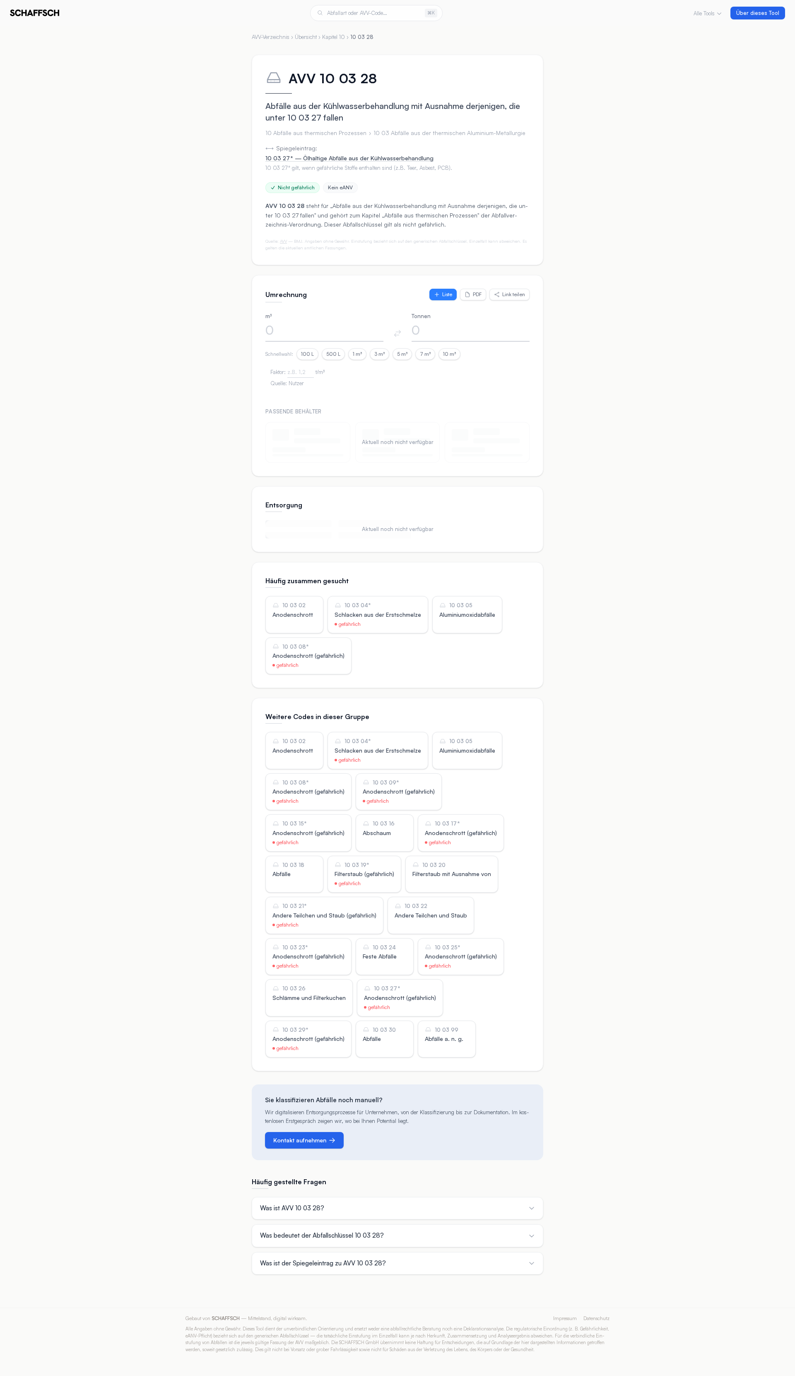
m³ (268, 316)
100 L (307, 354)
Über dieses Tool (757, 13)
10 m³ (449, 354)
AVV (283, 241)
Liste (447, 294)
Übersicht (306, 37)
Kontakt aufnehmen (299, 1140)
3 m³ (379, 354)
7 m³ (425, 354)
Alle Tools (704, 13)
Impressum (565, 1318)
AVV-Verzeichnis (270, 37)
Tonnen (421, 316)
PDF (477, 294)
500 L (333, 354)
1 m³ (357, 354)
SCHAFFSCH (226, 1318)
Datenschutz (596, 1318)
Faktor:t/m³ (297, 372)
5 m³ (402, 354)
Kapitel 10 (333, 37)
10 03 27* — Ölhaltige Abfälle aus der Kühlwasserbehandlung (349, 158)
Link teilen (513, 294)
